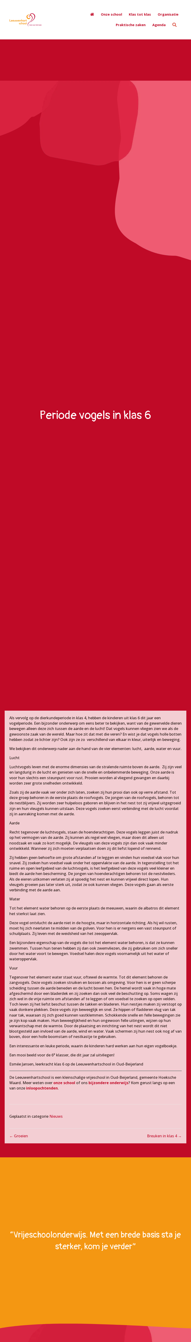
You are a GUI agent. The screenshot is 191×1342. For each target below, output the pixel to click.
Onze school (111, 14)
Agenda (159, 24)
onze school (64, 1082)
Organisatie (168, 14)
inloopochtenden (41, 1088)
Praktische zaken (131, 24)
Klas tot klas (140, 14)
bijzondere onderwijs (108, 1082)
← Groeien (18, 1135)
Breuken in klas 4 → (164, 1135)
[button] (175, 24)
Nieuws (56, 1116)
